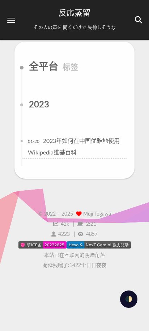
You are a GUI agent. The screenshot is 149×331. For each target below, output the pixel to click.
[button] (11, 20)
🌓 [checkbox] (128, 299)
